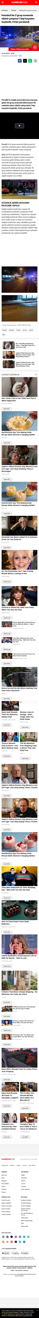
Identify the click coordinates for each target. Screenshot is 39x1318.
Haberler (4, 1172)
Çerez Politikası (26, 1206)
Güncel (25, 330)
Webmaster (24, 1218)
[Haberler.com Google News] (3, 1237)
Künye (24, 1165)
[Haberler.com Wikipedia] (7, 1242)
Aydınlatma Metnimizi (15, 1315)
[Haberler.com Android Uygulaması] (15, 1253)
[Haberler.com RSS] (3, 1242)
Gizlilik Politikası (26, 1203)
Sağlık (23, 1175)
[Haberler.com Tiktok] (15, 1242)
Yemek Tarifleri (6, 1214)
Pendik (31, 330)
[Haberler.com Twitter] (11, 1237)
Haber (12, 1270)
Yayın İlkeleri (32, 1165)
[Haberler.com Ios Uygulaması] (6, 1253)
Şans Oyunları (6, 1209)
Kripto (3, 1186)
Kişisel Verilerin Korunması (26, 1209)
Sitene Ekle (24, 1226)
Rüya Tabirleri (6, 1211)
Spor (3, 1178)
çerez (3, 1312)
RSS (22, 1223)
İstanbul (4, 330)
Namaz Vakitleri (6, 1203)
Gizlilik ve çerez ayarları (10, 1274)
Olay (3, 334)
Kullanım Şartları (26, 1200)
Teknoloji (24, 1178)
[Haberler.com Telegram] (20, 1242)
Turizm (23, 1183)
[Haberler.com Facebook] (7, 1237)
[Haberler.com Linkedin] (20, 1237)
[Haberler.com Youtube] (11, 1242)
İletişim (18, 1165)
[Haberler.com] (8, 1159)
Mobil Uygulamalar (27, 1220)
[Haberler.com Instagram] (15, 1237)
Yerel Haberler (25, 1189)
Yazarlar (23, 1186)
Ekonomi (4, 1175)
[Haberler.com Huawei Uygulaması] (25, 1253)
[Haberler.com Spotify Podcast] (28, 1237)
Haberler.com (6, 1197)
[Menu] (3, 2)
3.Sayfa (13, 10)
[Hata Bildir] (20, 1274)
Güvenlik (11, 330)
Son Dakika (5, 1183)
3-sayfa (18, 330)
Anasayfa (5, 10)
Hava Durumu (6, 1200)
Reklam (12, 1165)
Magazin (4, 1181)
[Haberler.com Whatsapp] (24, 1237)
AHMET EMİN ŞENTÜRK (24, 325)
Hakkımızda (5, 1165)
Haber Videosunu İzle (20, 49)
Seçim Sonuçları (7, 1206)
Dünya (4, 1192)
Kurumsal (24, 1197)
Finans (23, 1181)
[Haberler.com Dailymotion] (24, 1242)
